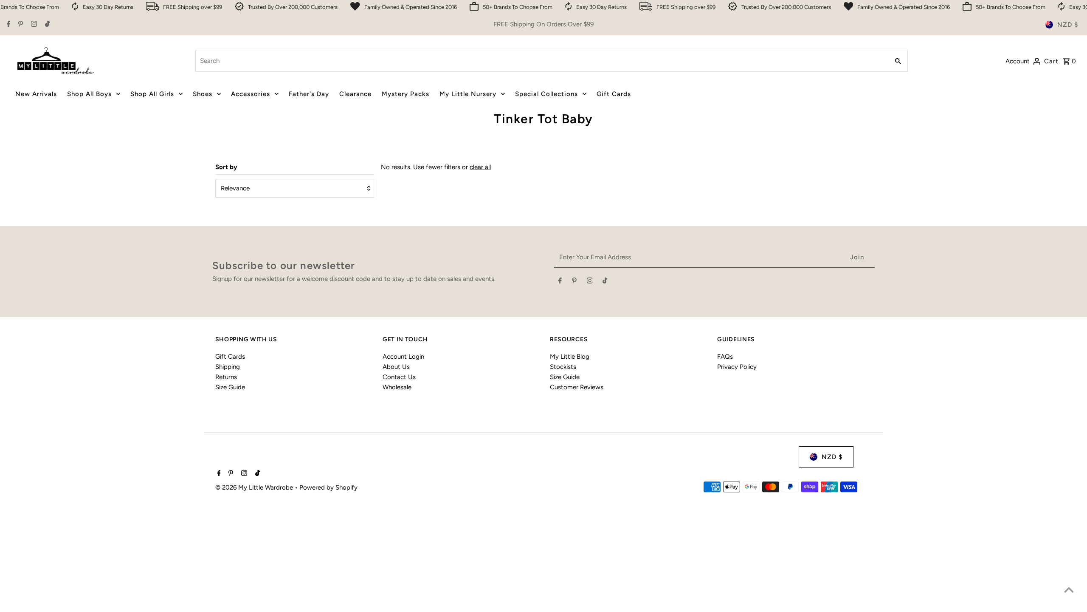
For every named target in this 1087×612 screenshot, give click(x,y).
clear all (480, 167)
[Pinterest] (19, 24)
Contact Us (399, 377)
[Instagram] (33, 24)
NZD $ (1067, 24)
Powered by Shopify (328, 487)
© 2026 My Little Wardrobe (255, 487)
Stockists (563, 367)
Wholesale (397, 387)
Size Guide (230, 387)
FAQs (725, 356)
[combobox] (541, 60)
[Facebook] (7, 24)
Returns (226, 377)
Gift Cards (230, 356)
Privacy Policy (737, 367)
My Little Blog (569, 356)
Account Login (403, 356)
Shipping (227, 367)
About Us (396, 367)
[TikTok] (46, 24)
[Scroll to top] (1069, 589)
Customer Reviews (576, 387)
